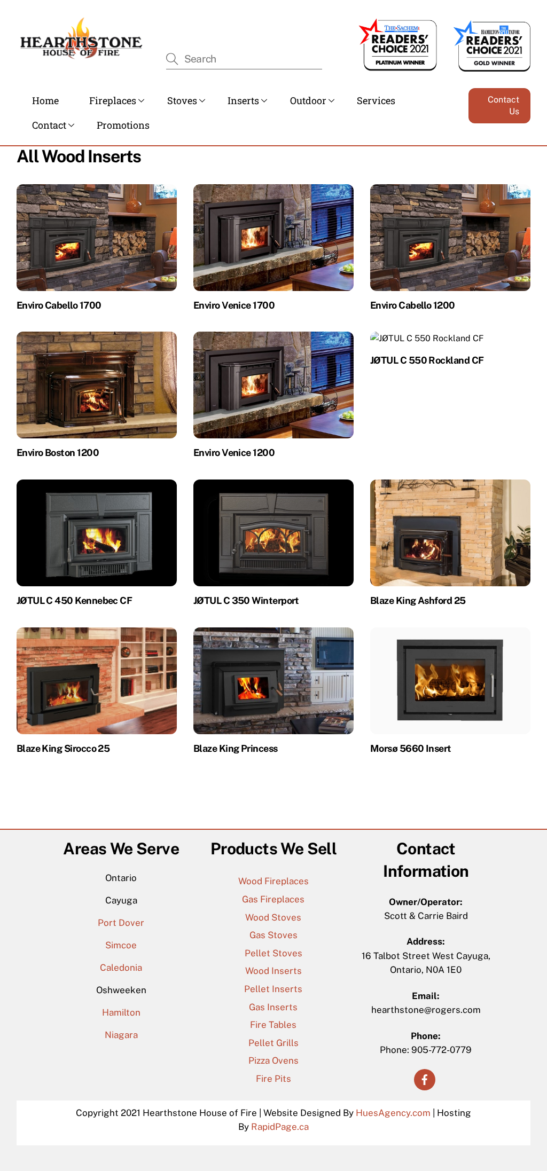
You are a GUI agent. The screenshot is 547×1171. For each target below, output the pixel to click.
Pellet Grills (273, 1043)
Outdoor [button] (308, 100)
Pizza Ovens (273, 1060)
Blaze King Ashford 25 (418, 600)
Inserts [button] (243, 100)
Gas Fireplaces (273, 899)
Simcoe (121, 945)
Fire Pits (273, 1078)
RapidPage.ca (280, 1126)
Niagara (121, 1034)
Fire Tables (273, 1024)
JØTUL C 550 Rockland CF (427, 360)
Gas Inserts (273, 1007)
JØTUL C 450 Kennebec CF (74, 600)
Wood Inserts (273, 970)
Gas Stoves (273, 935)
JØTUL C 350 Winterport (246, 600)
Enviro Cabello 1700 (59, 305)
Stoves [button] (182, 100)
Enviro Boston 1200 (58, 452)
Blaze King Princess (235, 748)
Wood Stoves (273, 917)
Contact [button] (49, 125)
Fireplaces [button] (112, 100)
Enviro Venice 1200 (234, 452)
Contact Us (503, 105)
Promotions (123, 125)
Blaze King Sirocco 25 (63, 748)
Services (376, 100)
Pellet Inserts (273, 989)
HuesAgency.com (393, 1112)
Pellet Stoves (273, 953)
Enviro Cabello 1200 (412, 305)
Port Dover (121, 922)
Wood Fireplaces (273, 881)
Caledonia (121, 967)
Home (45, 100)
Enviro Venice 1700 (234, 305)
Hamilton (121, 1012)
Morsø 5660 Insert (410, 748)
